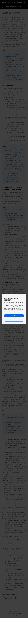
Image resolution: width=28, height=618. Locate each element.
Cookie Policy (15, 308)
